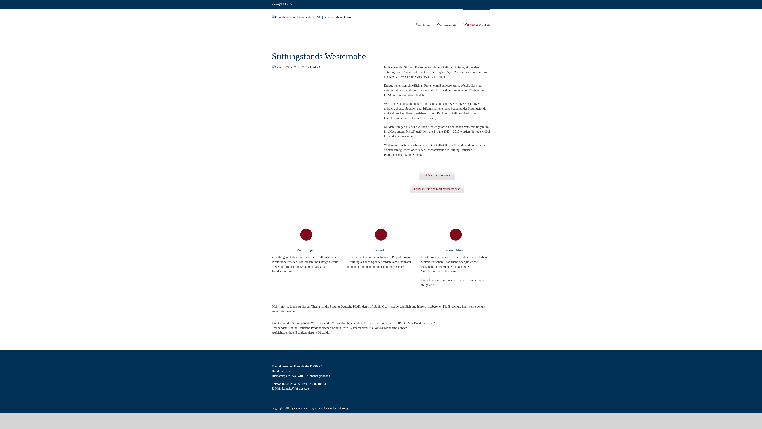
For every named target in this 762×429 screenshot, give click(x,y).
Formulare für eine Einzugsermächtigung (437, 188)
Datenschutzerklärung (336, 408)
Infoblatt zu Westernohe (437, 175)
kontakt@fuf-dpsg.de (282, 4)
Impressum (316, 408)
